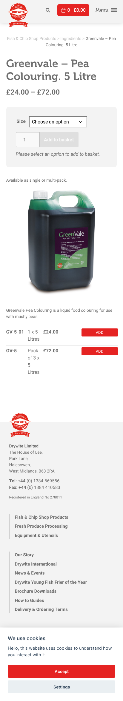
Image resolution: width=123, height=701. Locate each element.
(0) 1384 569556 (34, 481)
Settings (61, 687)
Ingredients (71, 38)
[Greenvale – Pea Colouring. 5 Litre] (61, 242)
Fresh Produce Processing (41, 526)
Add (100, 332)
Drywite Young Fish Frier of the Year (51, 582)
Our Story (24, 555)
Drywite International (36, 564)
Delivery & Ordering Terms (41, 609)
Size (21, 121)
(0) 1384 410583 (34, 487)
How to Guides (29, 600)
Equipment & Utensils (36, 535)
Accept (62, 671)
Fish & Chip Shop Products (31, 38)
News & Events (30, 573)
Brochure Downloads (36, 591)
